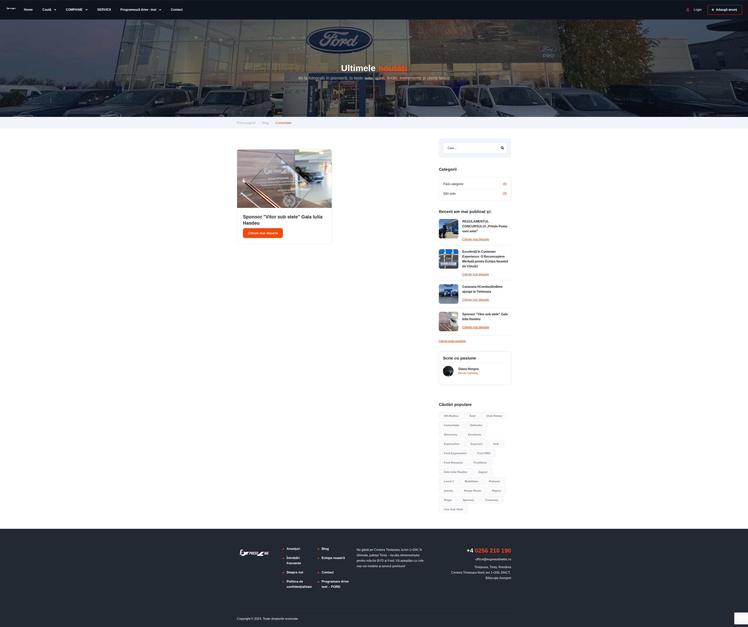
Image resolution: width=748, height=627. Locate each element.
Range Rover (472, 490)
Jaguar (482, 471)
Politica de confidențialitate (299, 584)
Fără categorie (453, 184)
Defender (476, 425)
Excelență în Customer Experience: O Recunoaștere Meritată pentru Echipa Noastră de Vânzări (485, 259)
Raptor (496, 490)
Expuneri (476, 443)
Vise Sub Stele (453, 509)
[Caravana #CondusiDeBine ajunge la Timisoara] (448, 294)
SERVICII (104, 9)
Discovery (450, 434)
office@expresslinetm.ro (493, 559)
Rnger (448, 500)
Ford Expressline (455, 453)
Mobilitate (471, 481)
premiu (448, 490)
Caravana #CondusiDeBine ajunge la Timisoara (482, 289)
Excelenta (474, 434)
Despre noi (295, 572)
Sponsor (468, 500)
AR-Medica (451, 415)
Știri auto (449, 193)
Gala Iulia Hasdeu (455, 471)
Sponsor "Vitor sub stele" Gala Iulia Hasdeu (282, 220)
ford (496, 443)
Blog (265, 123)
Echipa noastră (333, 558)
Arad (472, 415)
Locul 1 (449, 481)
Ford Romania (453, 462)
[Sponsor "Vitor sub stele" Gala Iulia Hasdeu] (284, 178)
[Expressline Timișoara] (11, 9)
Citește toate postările (452, 341)
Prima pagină (246, 123)
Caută (46, 9)
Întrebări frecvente (294, 560)
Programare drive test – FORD (335, 584)
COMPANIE (74, 9)
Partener (494, 481)
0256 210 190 (489, 550)
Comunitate (451, 425)
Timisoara (491, 500)
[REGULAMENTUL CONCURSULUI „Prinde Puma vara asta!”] (448, 228)
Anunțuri (293, 549)
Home (28, 9)
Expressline (452, 443)
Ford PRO (483, 453)
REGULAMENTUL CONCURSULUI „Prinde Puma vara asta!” (484, 226)
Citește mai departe (263, 233)
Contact (177, 9)
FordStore (480, 462)
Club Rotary (494, 415)
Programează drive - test (138, 9)
